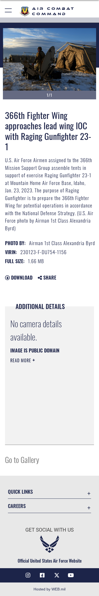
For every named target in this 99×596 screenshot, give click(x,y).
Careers (17, 506)
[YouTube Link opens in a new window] (71, 575)
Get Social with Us (49, 530)
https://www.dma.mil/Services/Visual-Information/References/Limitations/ (42, 427)
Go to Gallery (22, 459)
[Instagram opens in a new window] (28, 575)
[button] (8, 11)
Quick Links (20, 491)
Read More (21, 360)
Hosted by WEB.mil (49, 589)
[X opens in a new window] (57, 575)
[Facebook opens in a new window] (42, 575)
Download (21, 277)
